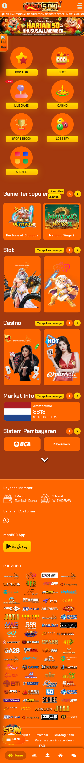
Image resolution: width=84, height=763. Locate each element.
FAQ (42, 746)
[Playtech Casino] (62, 357)
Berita (25, 735)
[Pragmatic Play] (22, 284)
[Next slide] (77, 194)
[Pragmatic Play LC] (22, 357)
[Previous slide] (70, 194)
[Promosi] (60, 755)
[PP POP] (62, 284)
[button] (79, 26)
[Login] (47, 755)
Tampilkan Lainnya (56, 194)
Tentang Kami (63, 735)
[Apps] (34, 755)
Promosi (42, 735)
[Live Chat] (73, 755)
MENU (17, 739)
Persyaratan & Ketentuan (54, 740)
